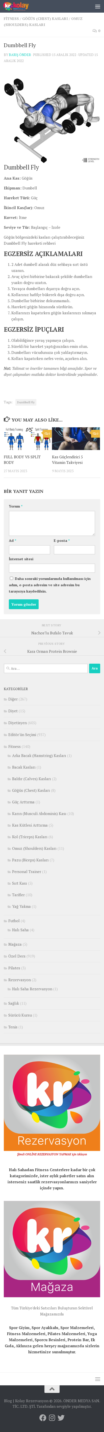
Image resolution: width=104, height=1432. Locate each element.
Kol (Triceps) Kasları (29, 836)
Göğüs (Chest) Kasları (45, 18)
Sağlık (13, 1003)
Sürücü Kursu (20, 1015)
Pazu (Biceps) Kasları (30, 859)
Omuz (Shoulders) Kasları (34, 848)
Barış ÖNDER (20, 54)
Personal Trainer (26, 871)
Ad (12, 540)
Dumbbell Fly (26, 402)
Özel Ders (16, 956)
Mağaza (15, 944)
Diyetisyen (17, 722)
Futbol (14, 920)
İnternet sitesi (21, 558)
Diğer (13, 698)
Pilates (14, 967)
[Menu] (97, 6)
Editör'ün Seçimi (22, 734)
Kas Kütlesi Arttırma (30, 825)
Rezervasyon (19, 979)
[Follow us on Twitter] (61, 1417)
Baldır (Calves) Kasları (31, 778)
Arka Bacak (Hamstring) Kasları (39, 755)
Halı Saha (20, 929)
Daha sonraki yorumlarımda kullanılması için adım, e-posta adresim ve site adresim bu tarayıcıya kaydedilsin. (50, 585)
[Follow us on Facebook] (42, 1417)
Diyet (13, 710)
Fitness (11, 18)
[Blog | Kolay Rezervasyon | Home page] (20, 6)
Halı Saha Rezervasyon (32, 988)
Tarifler (18, 894)
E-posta (62, 540)
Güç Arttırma (23, 801)
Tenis (12, 1026)
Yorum (15, 506)
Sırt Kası (19, 883)
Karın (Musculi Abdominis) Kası (39, 813)
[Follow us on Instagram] (52, 1417)
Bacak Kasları (24, 767)
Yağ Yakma (21, 906)
